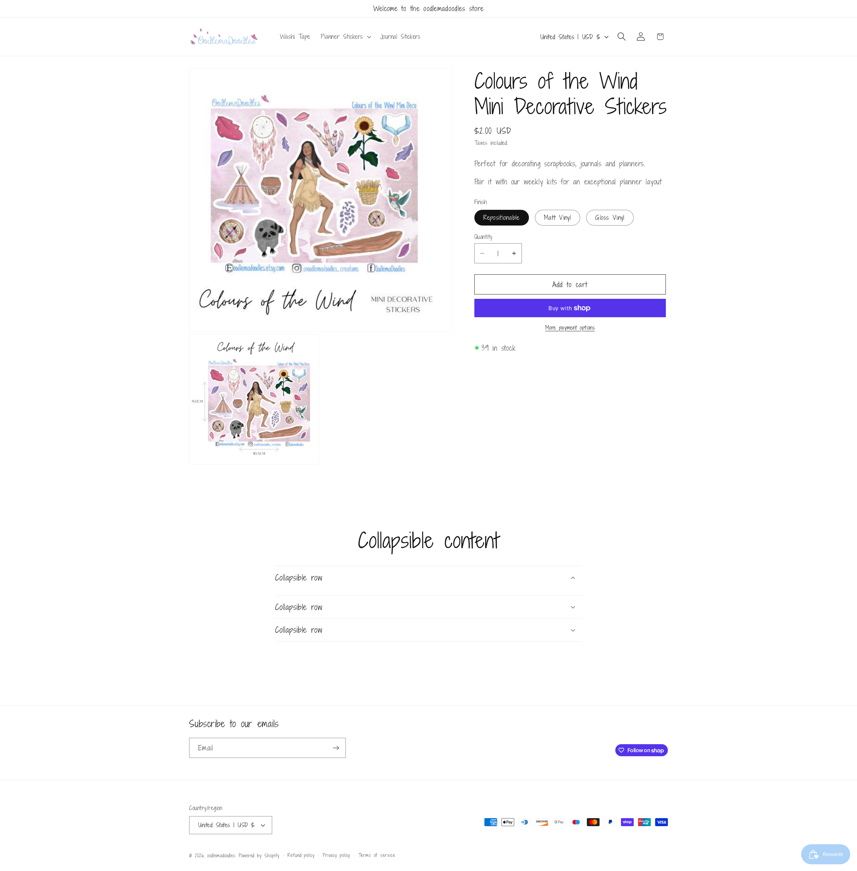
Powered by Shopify (259, 855)
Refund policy (301, 854)
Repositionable (501, 217)
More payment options (570, 328)
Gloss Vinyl (609, 217)
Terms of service (376, 854)
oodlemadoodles (221, 855)
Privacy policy (336, 854)
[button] (345, 37)
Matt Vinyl (557, 217)
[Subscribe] (335, 748)
